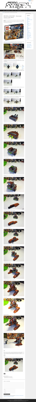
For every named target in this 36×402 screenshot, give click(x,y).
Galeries (12, 10)
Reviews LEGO (28, 36)
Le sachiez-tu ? (28, 25)
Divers (27, 20)
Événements (28, 21)
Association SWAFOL (8, 10)
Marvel (27, 27)
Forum (15, 10)
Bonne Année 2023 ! (29, 47)
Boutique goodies (19, 10)
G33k (27, 22)
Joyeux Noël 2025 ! (29, 44)
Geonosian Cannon (7, 376)
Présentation (28, 32)
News (27, 29)
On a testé (28, 31)
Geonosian (5, 96)
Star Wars (11, 376)
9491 (4, 376)
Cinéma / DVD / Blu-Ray (29, 19)
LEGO (9, 376)
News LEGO (28, 30)
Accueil (4, 10)
